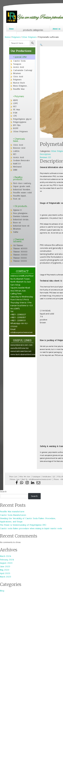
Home (11, 28)
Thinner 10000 (20, 261)
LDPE (15, 103)
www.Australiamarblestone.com (25, 354)
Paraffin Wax (18, 89)
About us (56, 28)
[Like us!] (17, 483)
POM (15, 112)
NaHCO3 (17, 163)
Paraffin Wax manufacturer (12, 511)
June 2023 (5, 566)
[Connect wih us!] (33, 483)
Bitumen (17, 73)
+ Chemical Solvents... (18, 240)
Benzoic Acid (19, 148)
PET (15, 106)
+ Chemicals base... (19, 140)
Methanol (17, 166)
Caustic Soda (19, 60)
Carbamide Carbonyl (22, 70)
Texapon (17, 64)
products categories (33, 30)
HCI (14, 154)
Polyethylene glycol (22, 119)
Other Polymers (29, 37)
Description (45, 154)
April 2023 (5, 573)
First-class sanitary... (22, 183)
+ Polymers (18, 96)
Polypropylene (19, 122)
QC (54, 476)
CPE (15, 115)
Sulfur (15, 232)
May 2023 (4, 569)
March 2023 (5, 576)
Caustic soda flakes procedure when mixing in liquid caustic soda (31, 528)
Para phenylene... (21, 213)
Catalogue (36, 476)
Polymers (16, 37)
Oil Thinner (18, 245)
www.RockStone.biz (19, 348)
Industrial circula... (21, 219)
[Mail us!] (38, 483)
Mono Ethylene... (20, 85)
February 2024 (7, 559)
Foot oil (16, 198)
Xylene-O (17, 210)
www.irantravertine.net (20, 351)
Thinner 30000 (20, 251)
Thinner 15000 (20, 257)
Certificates (46, 476)
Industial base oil (21, 225)
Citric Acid (18, 76)
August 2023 (6, 563)
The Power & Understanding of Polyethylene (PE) (23, 525)
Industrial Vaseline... (22, 189)
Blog (2, 590)
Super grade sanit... (22, 186)
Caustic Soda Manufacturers (13, 515)
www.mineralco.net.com (21, 345)
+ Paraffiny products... (18, 178)
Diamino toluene (20, 216)
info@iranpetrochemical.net (21, 332)
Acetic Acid (18, 67)
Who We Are (25, 476)
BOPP (15, 128)
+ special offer (20, 57)
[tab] (51, 154)
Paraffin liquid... (20, 195)
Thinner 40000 (20, 248)
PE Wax (16, 109)
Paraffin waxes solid (22, 192)
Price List (13, 476)
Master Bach (19, 82)
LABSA (16, 151)
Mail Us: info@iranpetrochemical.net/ (37, 479)
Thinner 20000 (20, 254)
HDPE (15, 100)
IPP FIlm (16, 125)
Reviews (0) (45, 157)
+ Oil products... (20, 206)
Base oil (17, 222)
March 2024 (5, 556)
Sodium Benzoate (21, 160)
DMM (15, 169)
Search (3, 491)
